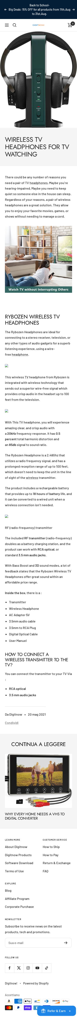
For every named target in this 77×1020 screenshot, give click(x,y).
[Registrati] (66, 942)
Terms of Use (14, 871)
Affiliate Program (17, 898)
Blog (8, 890)
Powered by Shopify (36, 983)
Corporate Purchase (19, 906)
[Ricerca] (14, 25)
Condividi (11, 723)
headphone (20, 354)
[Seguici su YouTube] (37, 968)
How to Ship (51, 847)
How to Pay (51, 855)
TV (27, 377)
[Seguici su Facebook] (9, 968)
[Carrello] (70, 25)
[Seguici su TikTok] (46, 968)
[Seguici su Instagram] (28, 968)
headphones (39, 183)
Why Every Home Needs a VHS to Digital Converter (34, 816)
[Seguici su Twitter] (18, 968)
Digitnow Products (18, 855)
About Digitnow (16, 847)
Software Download (19, 863)
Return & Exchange (57, 863)
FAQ (45, 871)
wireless (32, 477)
